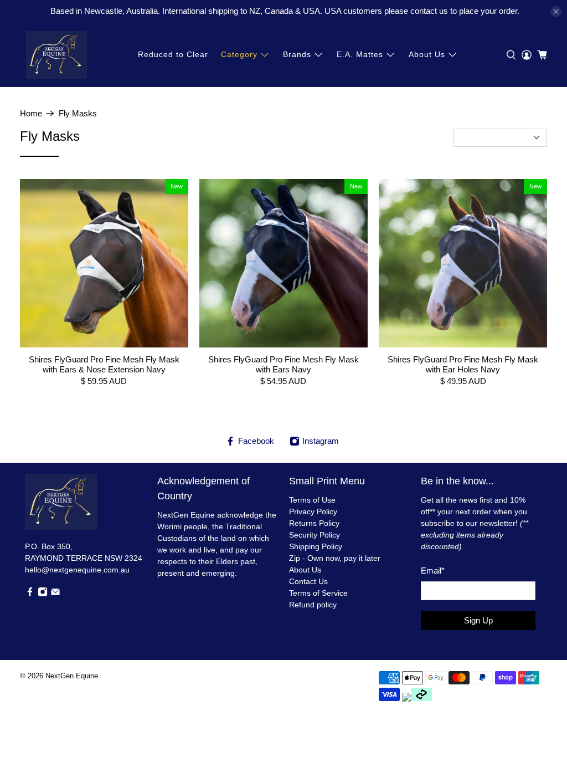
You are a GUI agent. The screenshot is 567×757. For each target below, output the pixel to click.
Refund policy (313, 604)
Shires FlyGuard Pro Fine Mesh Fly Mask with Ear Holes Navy (463, 364)
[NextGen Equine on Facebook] (30, 594)
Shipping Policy (315, 546)
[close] (555, 11)
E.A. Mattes (360, 54)
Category (239, 54)
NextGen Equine (71, 676)
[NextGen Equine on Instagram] (43, 594)
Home (31, 113)
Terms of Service (318, 593)
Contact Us (308, 581)
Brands (297, 54)
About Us (427, 54)
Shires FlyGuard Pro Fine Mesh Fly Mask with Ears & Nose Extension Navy (104, 364)
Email (433, 570)
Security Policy (314, 534)
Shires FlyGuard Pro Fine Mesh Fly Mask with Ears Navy (283, 364)
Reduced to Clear (173, 54)
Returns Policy (314, 523)
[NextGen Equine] (56, 54)
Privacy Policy (313, 511)
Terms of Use (312, 499)
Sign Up (478, 620)
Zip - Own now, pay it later (334, 558)
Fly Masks (78, 113)
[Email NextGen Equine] (55, 594)
